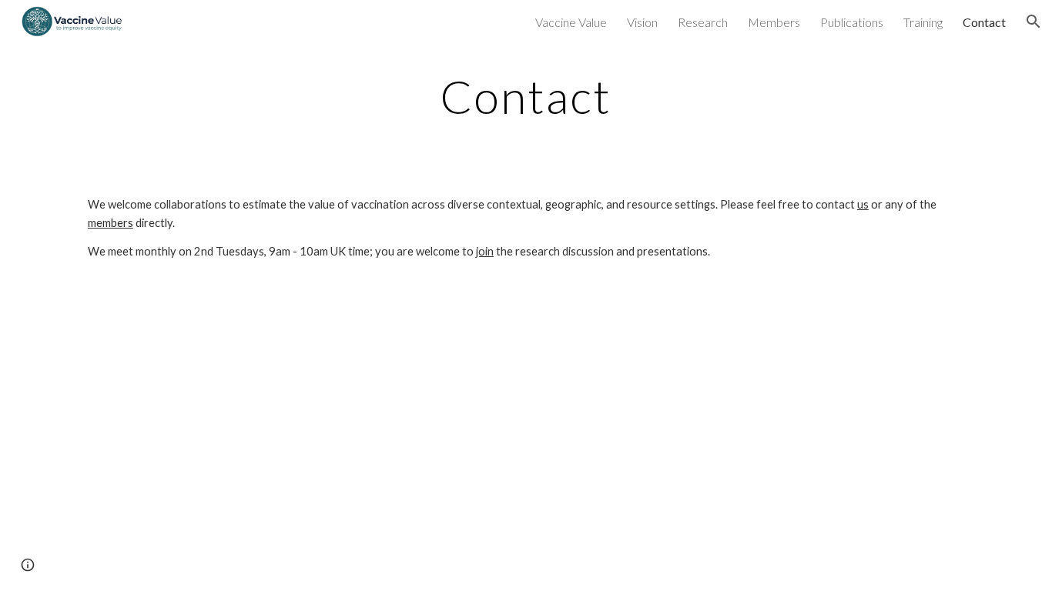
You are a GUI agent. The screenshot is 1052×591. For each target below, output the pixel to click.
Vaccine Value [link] (571, 22)
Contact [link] (984, 22)
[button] (1033, 21)
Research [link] (703, 22)
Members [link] (774, 22)
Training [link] (923, 22)
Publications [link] (851, 22)
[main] (526, 96)
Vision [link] (642, 22)
